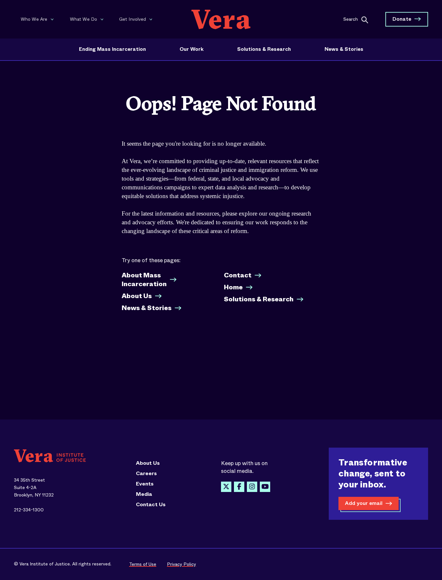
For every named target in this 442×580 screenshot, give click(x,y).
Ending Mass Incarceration (112, 49)
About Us (137, 296)
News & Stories (344, 49)
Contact (237, 275)
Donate (401, 19)
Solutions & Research (264, 49)
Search (350, 19)
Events (145, 483)
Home (233, 287)
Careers (146, 473)
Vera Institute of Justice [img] (221, 19)
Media (144, 494)
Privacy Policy (181, 564)
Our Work (192, 49)
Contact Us (151, 504)
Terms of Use (142, 564)
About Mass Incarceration (144, 279)
